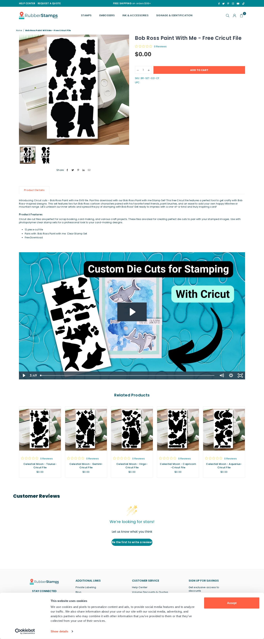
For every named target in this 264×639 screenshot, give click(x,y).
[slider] (128, 375)
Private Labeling (86, 587)
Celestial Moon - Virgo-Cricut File (132, 465)
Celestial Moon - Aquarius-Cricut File (224, 465)
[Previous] (24, 89)
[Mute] (221, 375)
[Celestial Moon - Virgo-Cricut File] (132, 430)
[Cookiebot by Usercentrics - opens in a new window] (25, 631)
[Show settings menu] (231, 375)
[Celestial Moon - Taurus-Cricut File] (40, 430)
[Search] (227, 15)
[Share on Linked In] (83, 170)
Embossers (107, 15)
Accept (232, 603)
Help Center (140, 587)
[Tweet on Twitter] (72, 170)
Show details (59, 631)
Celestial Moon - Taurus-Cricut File (40, 465)
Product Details (34, 190)
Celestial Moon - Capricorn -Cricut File (178, 465)
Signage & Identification (174, 15)
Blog (78, 592)
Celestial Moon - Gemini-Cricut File (86, 465)
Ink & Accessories (135, 15)
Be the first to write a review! (132, 542)
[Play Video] (23, 375)
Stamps (86, 15)
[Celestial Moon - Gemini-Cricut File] (86, 430)
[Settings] (234, 15)
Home (19, 30)
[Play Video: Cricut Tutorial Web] (132, 311)
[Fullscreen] (240, 375)
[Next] (123, 89)
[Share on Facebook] (67, 170)
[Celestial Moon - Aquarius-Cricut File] (224, 430)
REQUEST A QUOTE (49, 3)
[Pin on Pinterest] (78, 170)
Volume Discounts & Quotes (150, 592)
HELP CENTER (27, 3)
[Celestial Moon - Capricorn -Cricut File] (178, 430)
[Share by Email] (89, 170)
